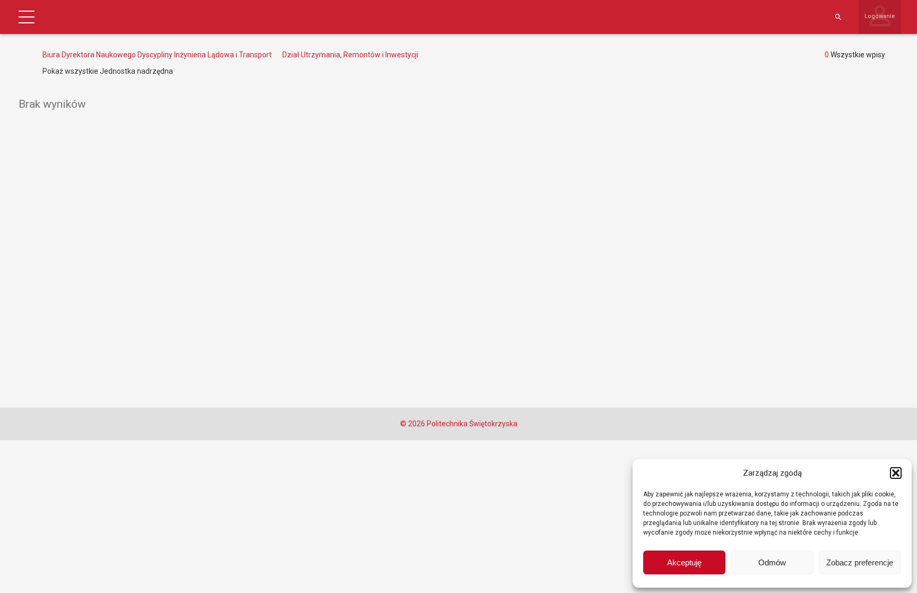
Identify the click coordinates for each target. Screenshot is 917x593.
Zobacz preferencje (859, 562)
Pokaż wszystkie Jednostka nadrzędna (107, 71)
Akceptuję (684, 562)
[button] (895, 473)
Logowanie (879, 16)
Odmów (772, 562)
